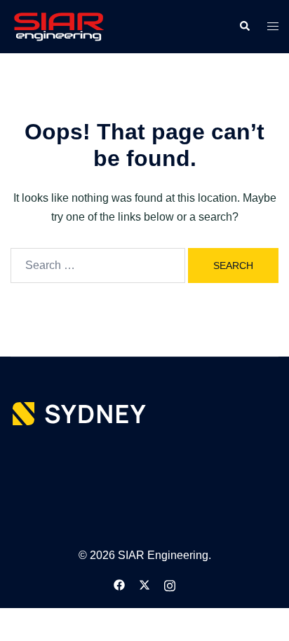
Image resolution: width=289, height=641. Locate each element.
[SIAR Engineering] (58, 26)
